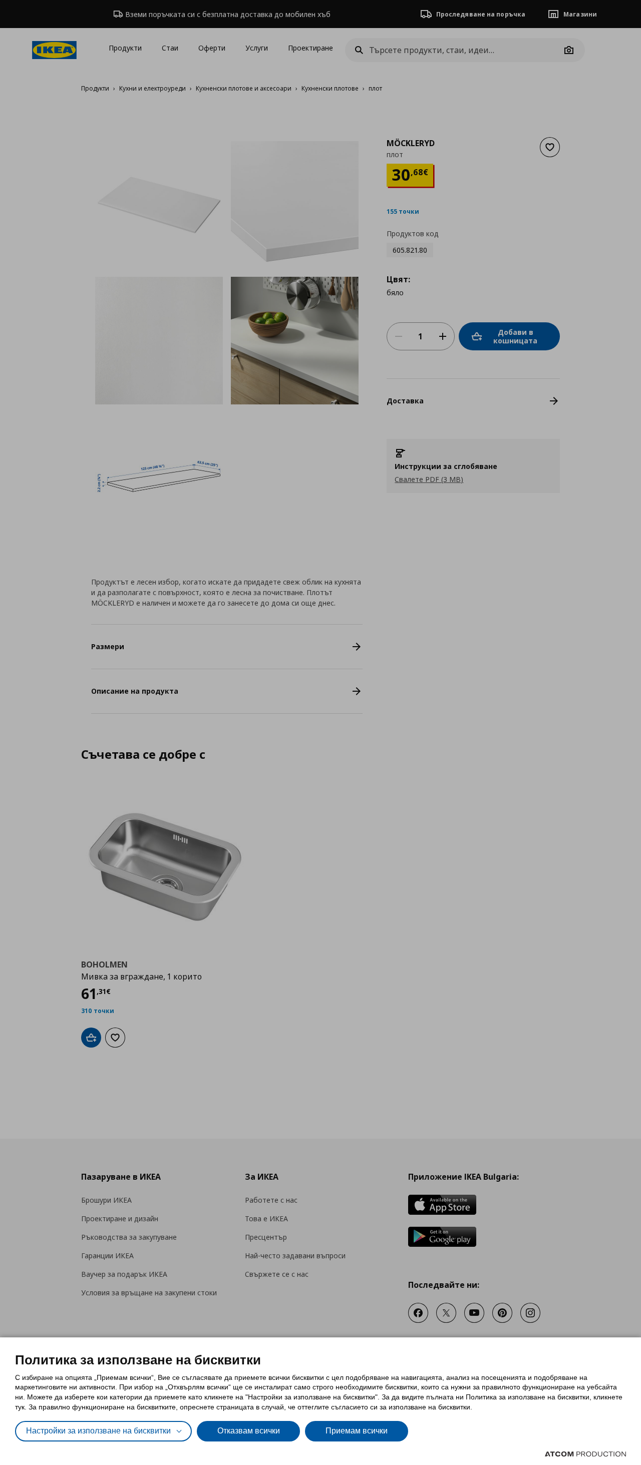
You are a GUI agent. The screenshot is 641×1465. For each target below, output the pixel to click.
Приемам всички (357, 1430)
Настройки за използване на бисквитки (98, 1430)
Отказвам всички (248, 1430)
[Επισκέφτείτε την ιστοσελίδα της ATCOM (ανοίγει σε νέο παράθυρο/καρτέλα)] (585, 1453)
